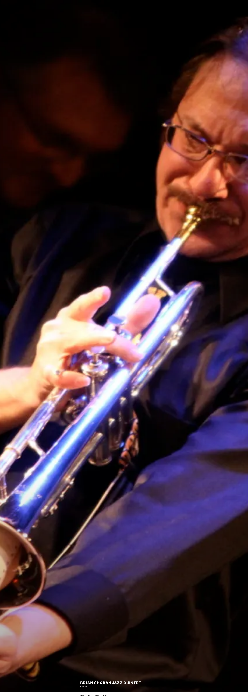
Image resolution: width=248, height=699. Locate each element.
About (97, 695)
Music (89, 695)
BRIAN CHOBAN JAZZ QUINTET (111, 683)
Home (82, 695)
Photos (105, 695)
